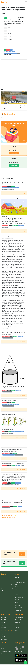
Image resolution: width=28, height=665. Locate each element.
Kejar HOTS (4, 625)
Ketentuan (3, 646)
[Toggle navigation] (26, 2)
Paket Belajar (18, 610)
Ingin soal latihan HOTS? (8, 515)
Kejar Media (4, 627)
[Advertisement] (14, 45)
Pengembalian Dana (6, 651)
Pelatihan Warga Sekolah (21, 580)
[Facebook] (19, 646)
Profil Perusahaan (19, 617)
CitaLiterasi (17, 586)
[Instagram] (16, 646)
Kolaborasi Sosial (19, 619)
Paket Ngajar (18, 599)
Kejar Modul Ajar (19, 597)
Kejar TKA (3, 619)
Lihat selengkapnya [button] (21, 193)
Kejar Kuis (22, 554)
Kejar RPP (17, 594)
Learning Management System (20, 583)
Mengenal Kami (18, 622)
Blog (16, 630)
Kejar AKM (3, 622)
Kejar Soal (22, 562)
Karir (16, 633)
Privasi (2, 648)
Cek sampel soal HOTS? (8, 517)
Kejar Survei (4, 639)
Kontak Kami (4, 654)
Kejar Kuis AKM (18, 607)
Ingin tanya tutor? (6, 113)
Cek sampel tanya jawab (8, 114)
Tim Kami (17, 627)
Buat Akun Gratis (14, 153)
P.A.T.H (16, 589)
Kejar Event (3, 636)
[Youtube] (23, 646)
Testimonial (17, 625)
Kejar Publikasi (4, 634)
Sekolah (17, 577)
